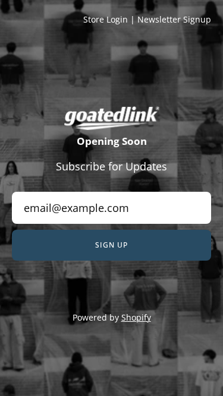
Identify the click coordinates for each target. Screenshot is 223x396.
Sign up (111, 245)
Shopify (136, 317)
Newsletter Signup (174, 19)
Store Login (105, 19)
